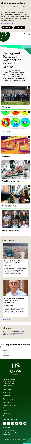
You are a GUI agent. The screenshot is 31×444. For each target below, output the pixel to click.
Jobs (4, 416)
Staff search (6, 395)
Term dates (6, 413)
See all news (6, 319)
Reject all (7, 27)
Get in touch (6, 393)
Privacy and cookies (9, 430)
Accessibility (6, 427)
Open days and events (9, 405)
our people (6, 355)
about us (5, 350)
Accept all (19, 27)
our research (6, 353)
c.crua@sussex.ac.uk (17, 333)
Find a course (7, 402)
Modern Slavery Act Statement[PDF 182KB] (12, 434)
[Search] (29, 35)
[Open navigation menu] (24, 34)
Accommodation (8, 408)
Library (5, 410)
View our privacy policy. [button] (8, 23)
